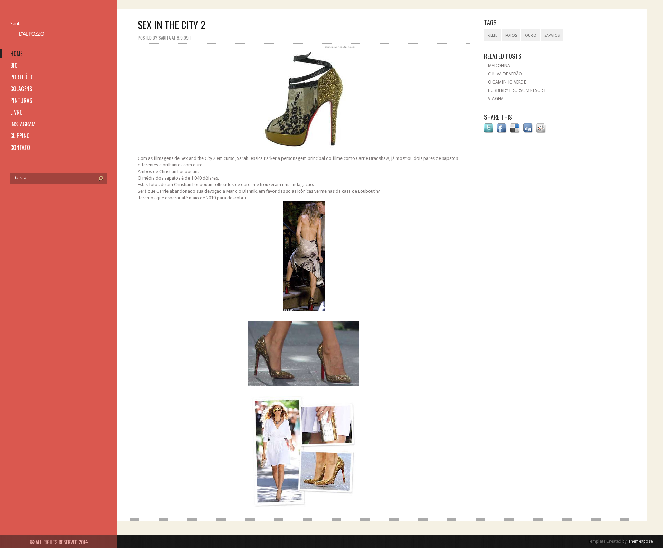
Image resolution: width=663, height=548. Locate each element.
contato (20, 147)
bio (14, 65)
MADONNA (499, 65)
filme (492, 35)
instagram (23, 124)
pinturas (21, 100)
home (16, 53)
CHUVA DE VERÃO (505, 73)
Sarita (16, 23)
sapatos (552, 35)
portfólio (22, 77)
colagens (21, 89)
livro (16, 112)
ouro (530, 35)
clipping (20, 136)
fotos (511, 35)
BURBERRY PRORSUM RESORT (517, 90)
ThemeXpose (640, 541)
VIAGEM (496, 98)
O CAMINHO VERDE (507, 82)
